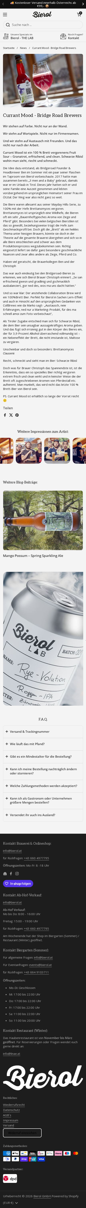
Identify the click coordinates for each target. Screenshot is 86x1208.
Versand (8, 1125)
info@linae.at (11, 1054)
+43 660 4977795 (36, 858)
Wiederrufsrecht (14, 1105)
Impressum (10, 1120)
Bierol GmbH (42, 1196)
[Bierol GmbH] (42, 15)
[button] (79, 15)
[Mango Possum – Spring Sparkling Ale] (43, 520)
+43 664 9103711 (36, 972)
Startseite (9, 48)
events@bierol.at (40, 965)
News (23, 48)
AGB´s (7, 1115)
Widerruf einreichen (22, 1133)
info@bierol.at (12, 851)
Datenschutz (11, 1110)
